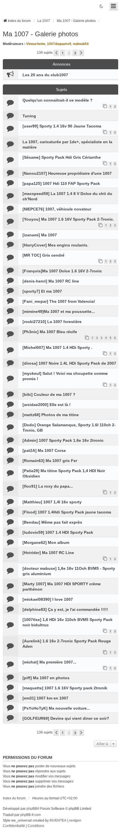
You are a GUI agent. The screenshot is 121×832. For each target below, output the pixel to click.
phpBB (31, 809)
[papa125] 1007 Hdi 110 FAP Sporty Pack (61, 183)
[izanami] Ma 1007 (40, 235)
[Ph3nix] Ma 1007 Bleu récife (50, 331)
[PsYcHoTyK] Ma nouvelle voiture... (56, 708)
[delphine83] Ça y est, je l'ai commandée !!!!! (65, 609)
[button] (56, 53)
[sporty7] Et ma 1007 (42, 291)
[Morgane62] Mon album (46, 542)
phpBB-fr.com (30, 815)
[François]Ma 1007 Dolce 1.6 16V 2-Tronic (62, 271)
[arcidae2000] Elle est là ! (47, 404)
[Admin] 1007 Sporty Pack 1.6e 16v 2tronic (63, 440)
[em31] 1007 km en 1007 (45, 698)
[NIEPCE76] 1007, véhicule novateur (57, 209)
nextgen (75, 820)
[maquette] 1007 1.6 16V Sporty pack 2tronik (65, 688)
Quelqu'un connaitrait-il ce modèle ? (58, 100)
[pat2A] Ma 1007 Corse (44, 450)
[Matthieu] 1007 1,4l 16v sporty (52, 502)
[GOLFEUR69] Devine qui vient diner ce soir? (66, 718)
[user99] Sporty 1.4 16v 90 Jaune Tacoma (62, 126)
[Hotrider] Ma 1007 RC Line (48, 552)
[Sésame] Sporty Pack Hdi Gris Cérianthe (62, 157)
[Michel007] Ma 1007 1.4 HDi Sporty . (57, 347)
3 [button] (75, 52)
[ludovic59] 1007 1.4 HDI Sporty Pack (58, 532)
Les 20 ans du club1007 (45, 75)
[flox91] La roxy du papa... (48, 486)
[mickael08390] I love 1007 (48, 599)
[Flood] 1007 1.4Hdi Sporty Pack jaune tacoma (67, 512)
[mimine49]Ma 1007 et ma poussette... (59, 311)
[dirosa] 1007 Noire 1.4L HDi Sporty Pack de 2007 (69, 363)
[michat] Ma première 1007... (49, 662)
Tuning (29, 116)
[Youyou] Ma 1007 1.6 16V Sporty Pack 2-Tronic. (68, 219)
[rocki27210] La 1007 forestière (52, 321)
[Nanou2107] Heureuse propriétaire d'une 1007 (67, 173)
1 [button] (63, 52)
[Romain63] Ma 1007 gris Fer (50, 460)
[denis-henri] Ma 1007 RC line (51, 281)
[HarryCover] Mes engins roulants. (55, 245)
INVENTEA (58, 820)
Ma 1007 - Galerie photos (40, 34)
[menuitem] (14, 826)
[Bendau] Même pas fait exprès (52, 522)
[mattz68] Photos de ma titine (51, 414)
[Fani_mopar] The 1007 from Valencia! (59, 301)
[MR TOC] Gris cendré (43, 255)
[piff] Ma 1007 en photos (46, 678)
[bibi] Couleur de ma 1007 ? (49, 394)
